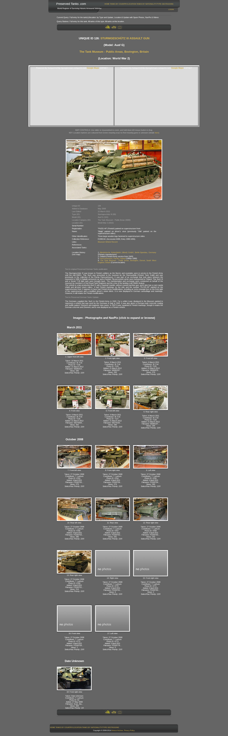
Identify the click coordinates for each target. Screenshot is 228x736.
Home (106, 4)
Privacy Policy (129, 730)
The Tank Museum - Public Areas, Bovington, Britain (114, 51)
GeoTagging (167, 4)
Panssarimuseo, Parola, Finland (113, 258)
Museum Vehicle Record (108, 242)
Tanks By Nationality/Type (149, 4)
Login (171, 9)
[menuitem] (107, 4)
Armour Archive (117, 730)
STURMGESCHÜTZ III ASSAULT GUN (124, 38)
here (157, 133)
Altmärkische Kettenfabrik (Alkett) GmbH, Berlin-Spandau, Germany (128, 252)
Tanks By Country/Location (123, 4)
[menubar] (139, 4)
